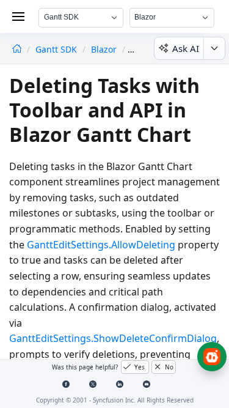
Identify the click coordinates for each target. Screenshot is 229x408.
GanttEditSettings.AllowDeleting (101, 244)
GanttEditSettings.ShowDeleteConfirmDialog (113, 338)
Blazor (104, 49)
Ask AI (185, 48)
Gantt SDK (57, 49)
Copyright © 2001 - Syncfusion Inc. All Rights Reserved (115, 400)
